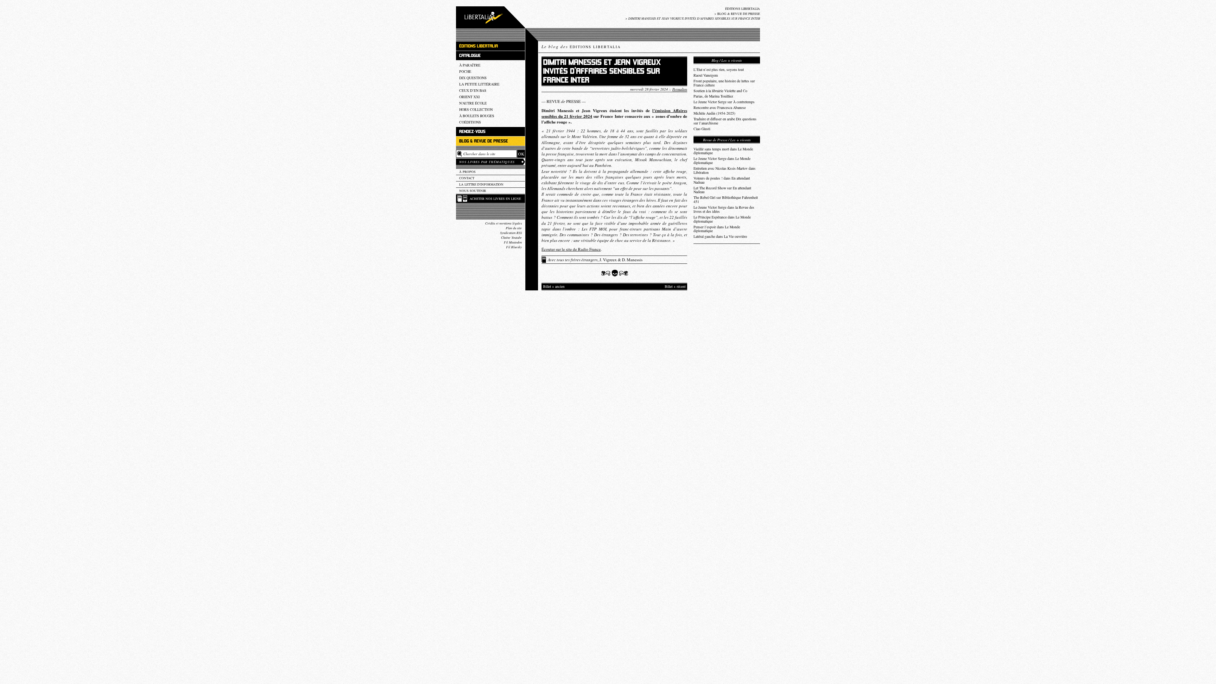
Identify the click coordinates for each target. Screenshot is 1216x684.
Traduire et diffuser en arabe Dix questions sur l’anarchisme (725, 121)
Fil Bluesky (514, 247)
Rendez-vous (472, 131)
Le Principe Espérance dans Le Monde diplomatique (722, 219)
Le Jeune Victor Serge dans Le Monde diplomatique (722, 160)
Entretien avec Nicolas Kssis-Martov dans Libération (725, 170)
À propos (467, 171)
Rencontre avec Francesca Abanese (720, 107)
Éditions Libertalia (742, 8)
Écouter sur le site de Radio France (571, 249)
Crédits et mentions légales (503, 223)
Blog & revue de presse (738, 13)
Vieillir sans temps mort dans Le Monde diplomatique (723, 151)
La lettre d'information (481, 184)
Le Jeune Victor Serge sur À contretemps (724, 101)
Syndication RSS (511, 233)
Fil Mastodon (513, 242)
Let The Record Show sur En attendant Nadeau (722, 190)
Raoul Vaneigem (706, 75)
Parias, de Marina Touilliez (713, 96)
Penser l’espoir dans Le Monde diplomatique (717, 229)
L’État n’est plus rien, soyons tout (719, 69)
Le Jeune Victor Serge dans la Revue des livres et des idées (724, 209)
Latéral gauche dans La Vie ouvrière (720, 236)
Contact (466, 178)
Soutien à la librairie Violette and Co (720, 90)
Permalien (679, 89)
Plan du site (514, 228)
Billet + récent (675, 286)
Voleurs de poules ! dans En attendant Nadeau (722, 180)
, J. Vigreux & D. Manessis (595, 260)
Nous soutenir (472, 190)
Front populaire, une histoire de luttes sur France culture (724, 83)
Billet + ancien (554, 286)
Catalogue (470, 55)
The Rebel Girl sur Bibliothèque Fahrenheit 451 (726, 199)
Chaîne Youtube (511, 237)
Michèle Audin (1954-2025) (714, 113)
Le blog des (581, 46)
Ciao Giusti (702, 128)
